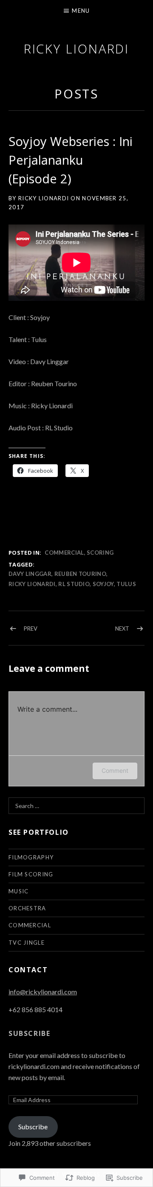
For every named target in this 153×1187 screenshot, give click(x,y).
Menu (81, 10)
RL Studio (74, 584)
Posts (76, 93)
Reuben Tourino (80, 573)
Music (18, 891)
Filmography (31, 857)
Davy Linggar (29, 573)
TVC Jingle (26, 942)
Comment (115, 770)
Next (122, 628)
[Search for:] (76, 805)
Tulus (126, 584)
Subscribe (29, 1033)
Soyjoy (103, 584)
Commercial (64, 552)
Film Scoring (31, 874)
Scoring (100, 552)
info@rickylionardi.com (42, 992)
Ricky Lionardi (77, 48)
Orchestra (27, 908)
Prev (30, 628)
